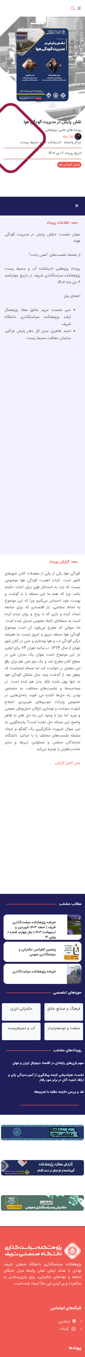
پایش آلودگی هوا (69, 164)
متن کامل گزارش (67, 763)
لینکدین (64, 1322)
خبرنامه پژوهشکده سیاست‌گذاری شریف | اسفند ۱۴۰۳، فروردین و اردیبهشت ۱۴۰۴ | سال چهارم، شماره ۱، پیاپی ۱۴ (31, 930)
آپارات (65, 1329)
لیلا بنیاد (68, 136)
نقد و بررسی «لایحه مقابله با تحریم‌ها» (59, 1092)
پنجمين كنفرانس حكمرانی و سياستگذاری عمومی (37, 952)
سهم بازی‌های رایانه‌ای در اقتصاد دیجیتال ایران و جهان (48, 1063)
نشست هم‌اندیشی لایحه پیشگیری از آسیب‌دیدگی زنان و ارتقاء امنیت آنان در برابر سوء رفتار (46, 1077)
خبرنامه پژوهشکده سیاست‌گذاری (34, 972)
